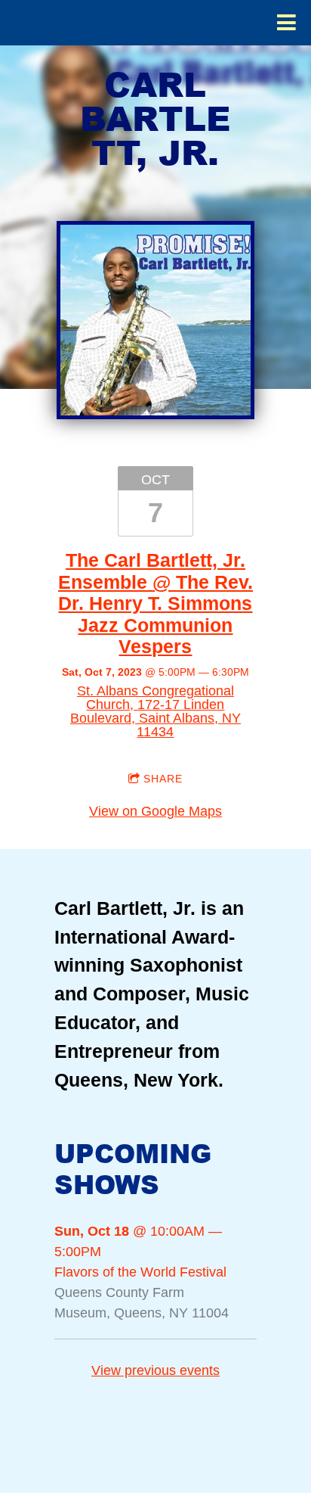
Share (163, 779)
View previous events (155, 1370)
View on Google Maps (155, 811)
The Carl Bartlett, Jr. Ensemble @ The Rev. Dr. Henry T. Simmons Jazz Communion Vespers (155, 603)
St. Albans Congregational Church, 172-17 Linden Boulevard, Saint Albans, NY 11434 (155, 711)
